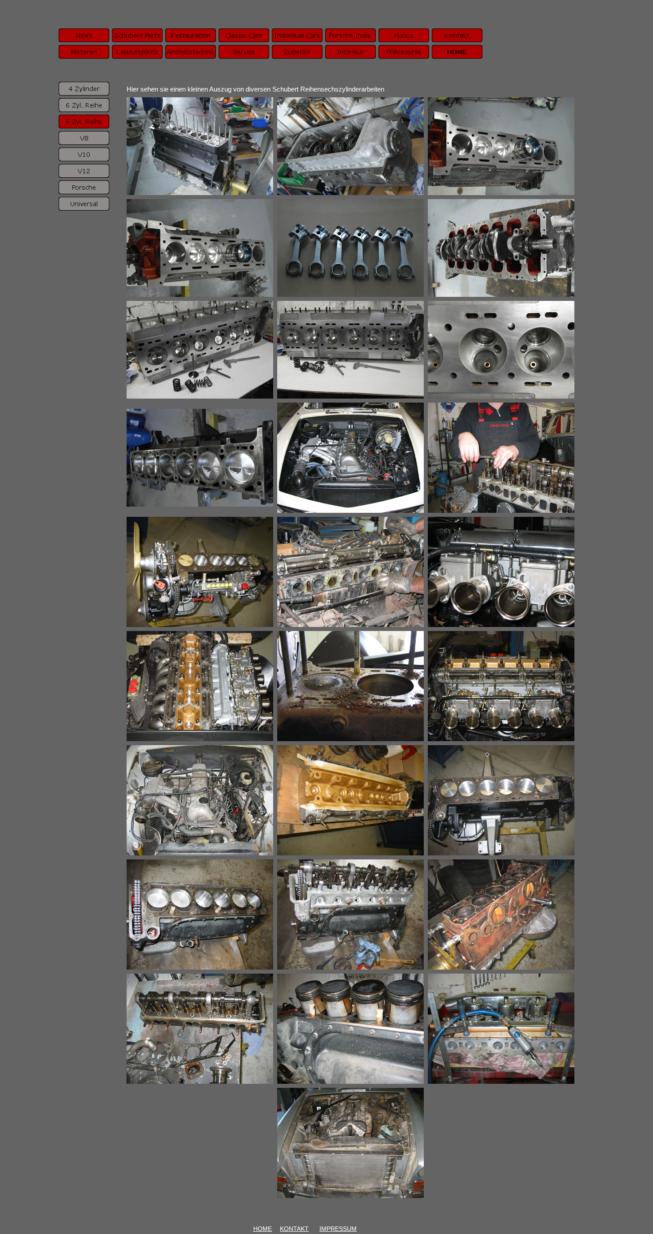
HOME (262, 1228)
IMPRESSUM (338, 1228)
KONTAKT (294, 1228)
